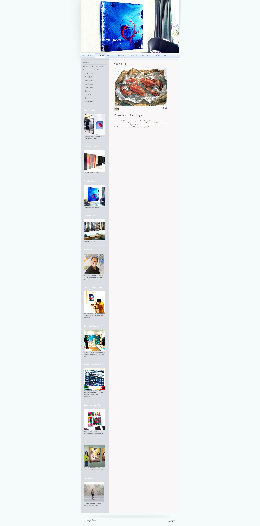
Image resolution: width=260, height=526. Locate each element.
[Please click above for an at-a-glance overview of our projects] (94, 124)
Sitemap (94, 520)
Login (173, 520)
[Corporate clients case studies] (94, 161)
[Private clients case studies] (94, 195)
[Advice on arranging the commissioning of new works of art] (94, 419)
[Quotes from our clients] (94, 229)
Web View (171, 522)
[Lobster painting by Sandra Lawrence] (141, 87)
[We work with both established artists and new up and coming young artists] (94, 456)
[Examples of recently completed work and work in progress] (94, 492)
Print (89, 520)
